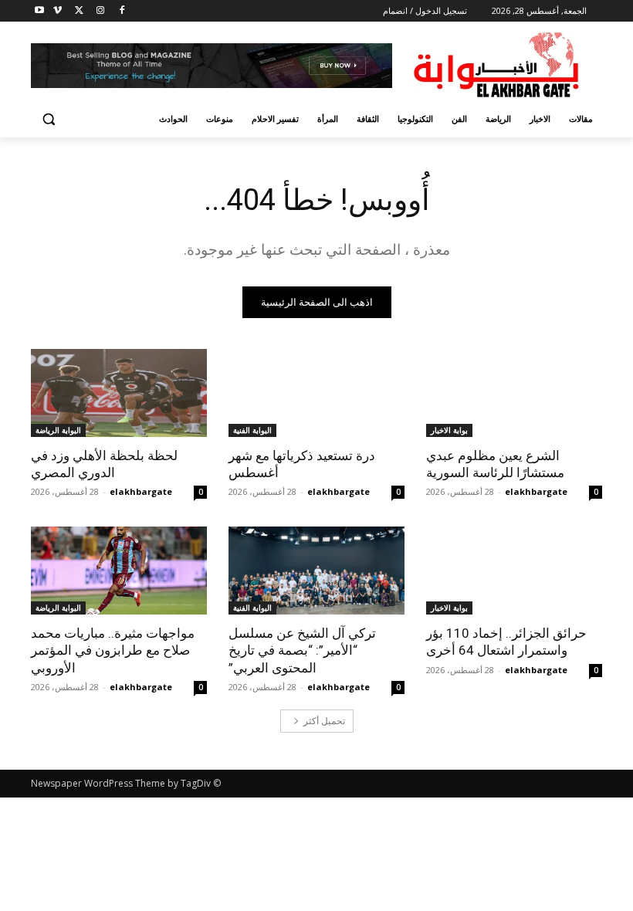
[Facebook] (121, 11)
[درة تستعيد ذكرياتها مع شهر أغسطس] (316, 393)
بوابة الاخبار (449, 430)
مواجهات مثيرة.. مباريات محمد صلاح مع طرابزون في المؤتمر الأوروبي (113, 650)
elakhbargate (536, 491)
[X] (79, 11)
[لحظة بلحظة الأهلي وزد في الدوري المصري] (119, 393)
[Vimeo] (57, 11)
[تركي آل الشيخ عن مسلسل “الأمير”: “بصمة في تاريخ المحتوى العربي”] (316, 571)
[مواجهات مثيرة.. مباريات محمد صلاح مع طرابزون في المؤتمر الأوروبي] (119, 571)
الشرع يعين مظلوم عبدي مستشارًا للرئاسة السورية (495, 464)
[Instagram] (100, 11)
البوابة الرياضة (58, 430)
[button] (49, 119)
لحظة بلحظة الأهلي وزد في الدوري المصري (104, 464)
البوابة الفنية (252, 430)
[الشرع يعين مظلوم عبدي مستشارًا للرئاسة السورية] (514, 393)
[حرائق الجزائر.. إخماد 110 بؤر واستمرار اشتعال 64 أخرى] (514, 571)
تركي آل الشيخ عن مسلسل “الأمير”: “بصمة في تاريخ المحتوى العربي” (302, 650)
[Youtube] (40, 11)
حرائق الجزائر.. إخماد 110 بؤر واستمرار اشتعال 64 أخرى (506, 641)
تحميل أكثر (324, 720)
